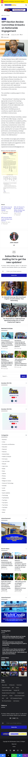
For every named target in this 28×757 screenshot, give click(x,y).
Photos (4, 476)
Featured (4, 449)
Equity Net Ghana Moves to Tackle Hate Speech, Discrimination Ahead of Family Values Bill (6, 586)
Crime (3, 442)
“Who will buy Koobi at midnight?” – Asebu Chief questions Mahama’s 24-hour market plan (21, 362)
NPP (7, 698)
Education (4, 446)
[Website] (14, 245)
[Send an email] (8, 34)
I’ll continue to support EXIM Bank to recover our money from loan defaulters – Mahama (7, 343)
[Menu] (2, 5)
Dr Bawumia (11, 685)
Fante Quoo (19, 685)
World (3, 512)
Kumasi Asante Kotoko (19, 695)
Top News (4, 500)
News (8, 15)
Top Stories (5, 505)
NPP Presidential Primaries (16, 698)
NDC (3, 698)
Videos (4, 510)
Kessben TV (4, 695)
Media (3, 468)
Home (4, 15)
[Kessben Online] (10, 5)
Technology (5, 495)
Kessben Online (16, 741)
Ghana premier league (7, 690)
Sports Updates (6, 493)
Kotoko (11, 695)
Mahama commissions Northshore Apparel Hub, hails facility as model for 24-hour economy (7, 362)
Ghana (17, 687)
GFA (13, 687)
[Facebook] (10, 718)
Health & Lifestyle (6, 456)
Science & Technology (7, 483)
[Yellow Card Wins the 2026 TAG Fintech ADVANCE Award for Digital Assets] (14, 674)
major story (5, 466)
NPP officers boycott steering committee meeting (6, 208)
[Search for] (26, 5)
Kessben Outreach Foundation (8, 693)
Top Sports (5, 502)
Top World (4, 507)
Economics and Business (8, 444)
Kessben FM (16, 690)
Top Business (5, 497)
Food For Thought (6, 687)
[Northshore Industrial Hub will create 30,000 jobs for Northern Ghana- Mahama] (21, 335)
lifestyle (4, 463)
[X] (12, 718)
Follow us (4, 705)
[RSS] (18, 718)
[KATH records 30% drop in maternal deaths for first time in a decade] (5, 674)
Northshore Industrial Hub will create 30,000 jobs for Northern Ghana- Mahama (20, 343)
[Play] (12, 401)
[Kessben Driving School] (14, 9)
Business (4, 439)
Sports (3, 490)
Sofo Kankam (16, 701)
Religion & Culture (6, 480)
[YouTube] (14, 718)
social (3, 488)
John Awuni (5, 34)
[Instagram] (16, 718)
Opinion (4, 473)
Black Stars (4, 685)
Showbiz (4, 485)
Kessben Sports (20, 693)
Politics (4, 478)
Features (4, 451)
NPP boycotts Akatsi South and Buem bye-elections (6, 219)
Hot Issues (4, 459)
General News (5, 454)
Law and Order (6, 461)
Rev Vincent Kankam (6, 701)
